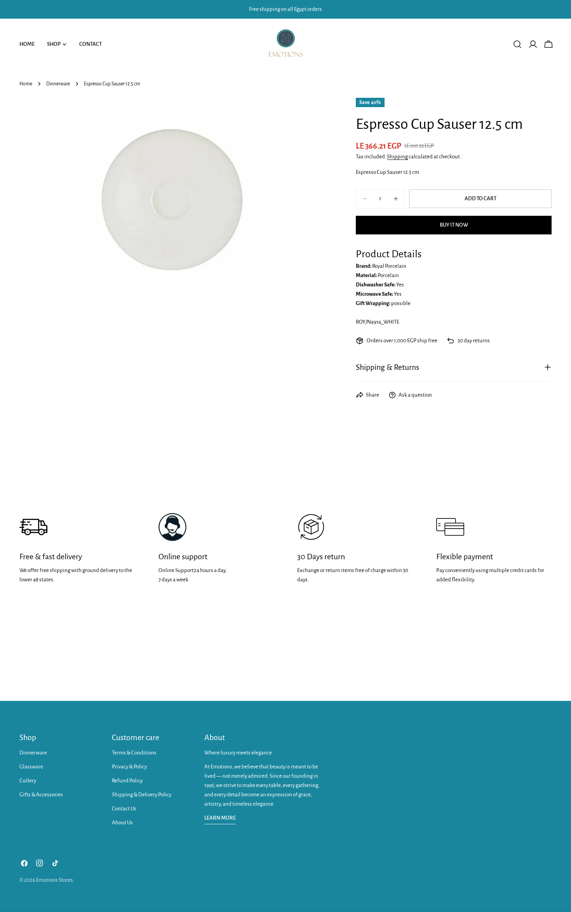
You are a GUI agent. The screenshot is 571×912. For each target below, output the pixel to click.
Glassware (31, 767)
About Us (122, 822)
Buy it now (454, 225)
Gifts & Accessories (41, 795)
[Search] (517, 44)
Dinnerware (58, 84)
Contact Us (124, 808)
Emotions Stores (54, 880)
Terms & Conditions (134, 753)
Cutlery (27, 781)
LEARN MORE (220, 818)
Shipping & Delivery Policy (141, 795)
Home (25, 84)
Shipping (397, 157)
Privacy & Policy (129, 767)
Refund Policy (127, 781)
